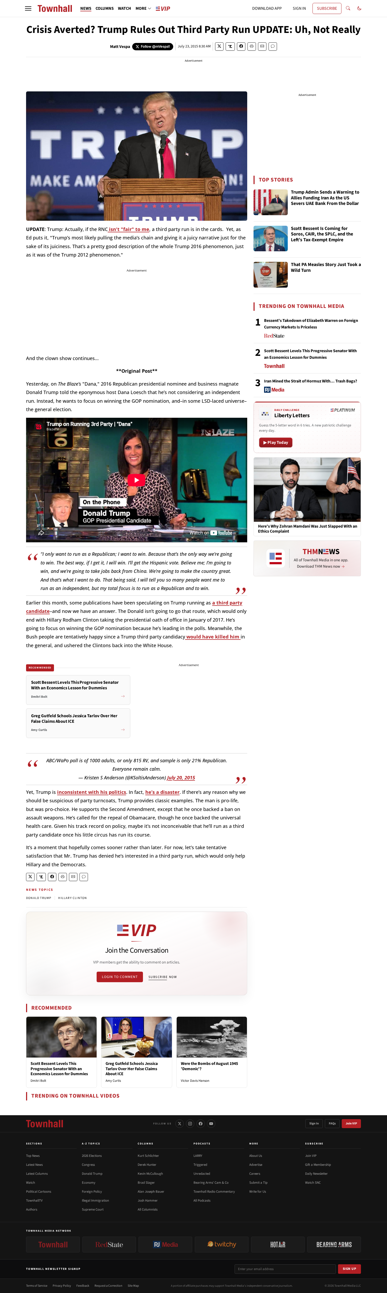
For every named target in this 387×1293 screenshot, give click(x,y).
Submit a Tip (258, 1182)
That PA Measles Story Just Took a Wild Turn (326, 268)
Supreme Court (92, 1209)
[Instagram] (190, 1123)
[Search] (348, 8)
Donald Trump (92, 1173)
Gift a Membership (318, 1164)
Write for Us (257, 1191)
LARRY (198, 1155)
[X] (179, 1123)
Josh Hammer (148, 1200)
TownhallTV (34, 1200)
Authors (31, 1209)
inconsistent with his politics (91, 792)
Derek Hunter (147, 1164)
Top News (32, 1155)
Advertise (255, 1164)
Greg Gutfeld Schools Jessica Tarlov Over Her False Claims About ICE (132, 1068)
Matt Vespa (120, 47)
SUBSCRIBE (327, 8)
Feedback (82, 1286)
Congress (88, 1164)
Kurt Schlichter (148, 1155)
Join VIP (351, 1123)
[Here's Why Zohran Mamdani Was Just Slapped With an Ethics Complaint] (307, 489)
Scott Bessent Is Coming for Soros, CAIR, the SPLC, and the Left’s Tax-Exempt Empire (322, 234)
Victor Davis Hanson (195, 1080)
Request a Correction (108, 1286)
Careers (254, 1173)
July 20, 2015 (181, 777)
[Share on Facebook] (241, 46)
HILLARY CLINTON (72, 898)
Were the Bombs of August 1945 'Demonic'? (209, 1066)
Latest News (34, 1164)
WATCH (124, 8)
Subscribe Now (162, 977)
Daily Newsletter (316, 1173)
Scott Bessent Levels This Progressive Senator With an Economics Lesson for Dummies (59, 1068)
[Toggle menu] (28, 8)
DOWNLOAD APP (267, 8)
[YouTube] (211, 1123)
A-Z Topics (91, 1143)
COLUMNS (105, 8)
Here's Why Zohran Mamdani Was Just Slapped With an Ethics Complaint (307, 529)
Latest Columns (37, 1173)
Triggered (200, 1164)
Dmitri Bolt (38, 1080)
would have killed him (213, 636)
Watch (30, 1182)
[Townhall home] (44, 1123)
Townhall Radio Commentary (214, 1191)
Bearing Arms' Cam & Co (211, 1182)
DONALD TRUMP (38, 898)
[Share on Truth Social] (230, 46)
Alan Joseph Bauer (151, 1191)
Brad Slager (146, 1182)
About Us (255, 1155)
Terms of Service (36, 1286)
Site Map (133, 1286)
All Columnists (147, 1209)
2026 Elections (92, 1155)
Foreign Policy (92, 1191)
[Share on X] (219, 46)
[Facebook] (200, 1123)
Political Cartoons (38, 1191)
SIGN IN (299, 8)
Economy (88, 1182)
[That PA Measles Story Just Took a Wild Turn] (271, 275)
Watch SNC (313, 1182)
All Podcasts (202, 1200)
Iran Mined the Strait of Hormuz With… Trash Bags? (310, 381)
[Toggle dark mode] (359, 8)
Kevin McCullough (150, 1173)
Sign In (314, 1123)
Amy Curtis (113, 1080)
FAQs (332, 1123)
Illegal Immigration (95, 1200)
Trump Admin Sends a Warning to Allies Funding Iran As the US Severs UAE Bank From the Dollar (325, 198)
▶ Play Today (276, 442)
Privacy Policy (62, 1286)
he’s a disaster (162, 792)
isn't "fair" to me (128, 229)
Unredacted (202, 1173)
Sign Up (349, 1268)
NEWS (85, 8)
